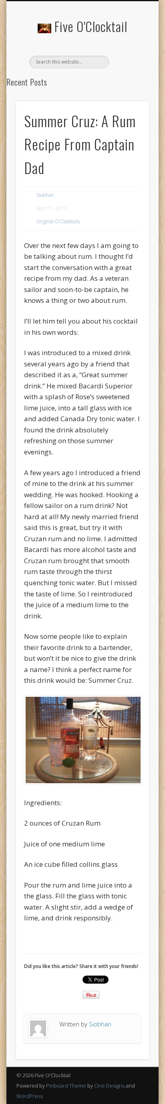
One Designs (109, 1085)
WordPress (29, 1096)
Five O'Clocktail (90, 26)
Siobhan (45, 195)
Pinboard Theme (66, 1085)
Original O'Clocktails (58, 221)
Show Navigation (129, 71)
